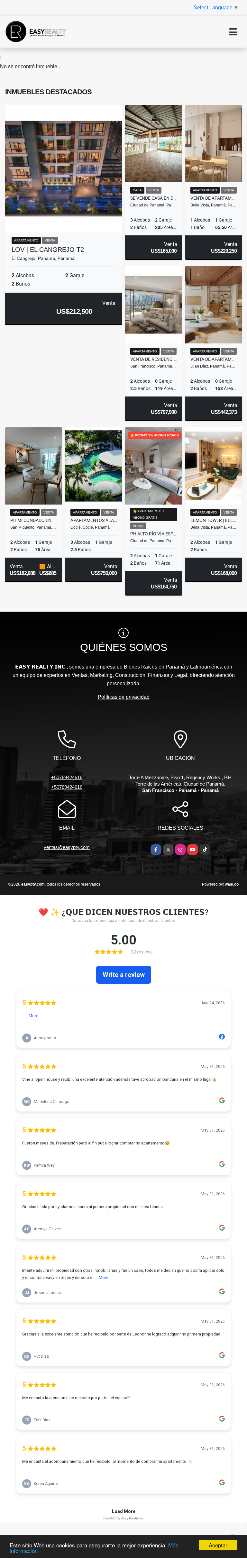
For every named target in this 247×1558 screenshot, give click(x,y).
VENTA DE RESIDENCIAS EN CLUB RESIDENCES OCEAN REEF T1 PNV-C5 (153, 359)
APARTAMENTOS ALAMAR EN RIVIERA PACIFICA (93, 520)
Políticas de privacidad (124, 697)
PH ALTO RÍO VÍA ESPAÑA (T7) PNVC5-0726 (153, 533)
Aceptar (218, 1545)
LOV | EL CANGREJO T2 (48, 249)
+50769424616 (66, 777)
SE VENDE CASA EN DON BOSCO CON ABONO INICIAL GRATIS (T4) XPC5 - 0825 (153, 198)
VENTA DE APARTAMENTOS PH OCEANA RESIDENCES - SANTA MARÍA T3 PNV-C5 (213, 359)
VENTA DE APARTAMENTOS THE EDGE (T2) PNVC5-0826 (213, 198)
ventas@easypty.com (67, 847)
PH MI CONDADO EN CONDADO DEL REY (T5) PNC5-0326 (33, 520)
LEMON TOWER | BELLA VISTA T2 (213, 520)
